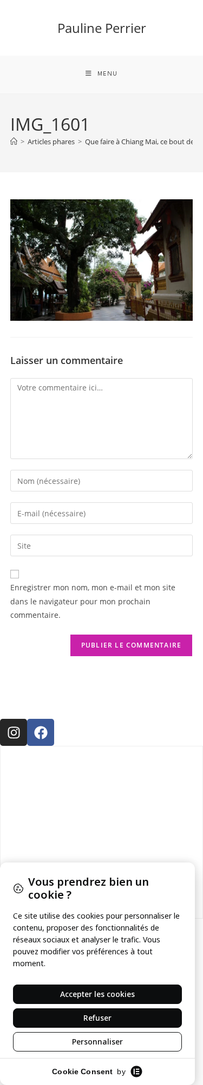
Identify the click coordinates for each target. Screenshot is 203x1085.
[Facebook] (40, 732)
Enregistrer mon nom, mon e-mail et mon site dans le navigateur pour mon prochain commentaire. (92, 600)
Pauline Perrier (101, 28)
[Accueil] (13, 141)
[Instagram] (13, 732)
